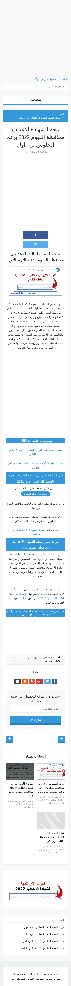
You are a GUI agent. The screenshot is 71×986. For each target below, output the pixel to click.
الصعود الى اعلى (18, 979)
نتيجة (35, 657)
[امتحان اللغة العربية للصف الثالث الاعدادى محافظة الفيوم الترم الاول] (20, 771)
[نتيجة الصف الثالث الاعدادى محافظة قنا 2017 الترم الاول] (51, 820)
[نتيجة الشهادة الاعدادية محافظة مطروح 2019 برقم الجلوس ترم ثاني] (51, 771)
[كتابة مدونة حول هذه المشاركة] (25, 681)
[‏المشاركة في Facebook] (35, 235)
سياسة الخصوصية (43, 979)
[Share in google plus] (39, 681)
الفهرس (30, 979)
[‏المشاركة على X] (35, 244)
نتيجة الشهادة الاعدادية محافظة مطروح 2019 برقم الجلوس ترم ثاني (51, 787)
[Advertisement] (35, 35)
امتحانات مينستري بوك (25, 974)
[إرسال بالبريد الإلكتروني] (17, 681)
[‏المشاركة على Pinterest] (32, 681)
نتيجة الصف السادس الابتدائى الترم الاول (43, 941)
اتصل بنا (56, 979)
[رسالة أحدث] (61, 739)
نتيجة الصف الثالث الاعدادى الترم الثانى (44, 934)
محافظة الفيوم (48, 657)
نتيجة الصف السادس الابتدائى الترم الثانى (43, 948)
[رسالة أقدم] (9, 739)
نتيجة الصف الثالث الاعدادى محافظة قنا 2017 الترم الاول (52, 837)
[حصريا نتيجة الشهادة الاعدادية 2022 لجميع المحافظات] (35, 889)
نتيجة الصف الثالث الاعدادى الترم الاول (44, 927)
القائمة (34, 99)
